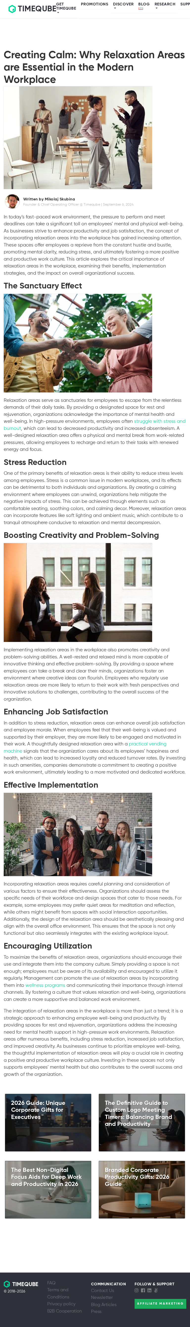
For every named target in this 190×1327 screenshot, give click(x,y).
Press (96, 1311)
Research (165, 4)
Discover (123, 4)
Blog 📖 (144, 6)
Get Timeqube (66, 6)
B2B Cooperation (64, 1311)
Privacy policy (61, 1304)
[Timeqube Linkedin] (150, 1291)
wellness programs (45, 985)
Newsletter (102, 1297)
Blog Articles (104, 1305)
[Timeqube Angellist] (157, 1291)
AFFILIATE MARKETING (160, 1303)
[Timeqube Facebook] (144, 1291)
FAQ (51, 1283)
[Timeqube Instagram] (138, 1291)
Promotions (94, 4)
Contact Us (102, 1291)
